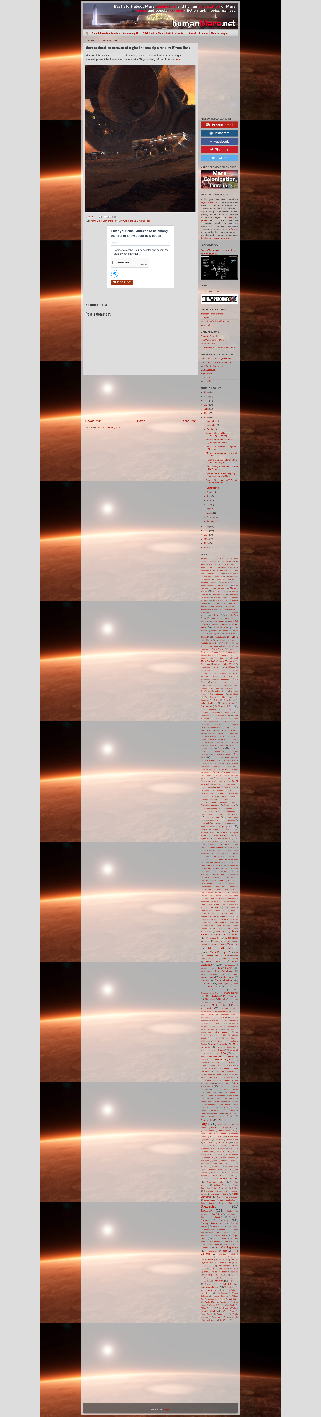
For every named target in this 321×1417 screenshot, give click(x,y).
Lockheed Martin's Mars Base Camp (218, 347)
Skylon (219, 1191)
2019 (206, 526)
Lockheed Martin (231, 895)
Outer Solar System (221, 1089)
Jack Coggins (229, 842)
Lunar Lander (229, 907)
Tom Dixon (231, 1278)
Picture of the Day (128, 221)
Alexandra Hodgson (209, 582)
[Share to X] (110, 217)
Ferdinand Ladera (222, 775)
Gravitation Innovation (210, 805)
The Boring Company (226, 1257)
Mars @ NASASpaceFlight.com (215, 321)
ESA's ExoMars (208, 344)
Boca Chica (217, 649)
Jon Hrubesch (206, 865)
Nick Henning (219, 1065)
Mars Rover (113, 221)
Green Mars (229, 805)
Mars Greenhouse (224, 971)
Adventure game (224, 567)
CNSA (216, 700)
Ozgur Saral (213, 1092)
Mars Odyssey (224, 984)
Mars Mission (223, 980)
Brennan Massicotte (227, 655)
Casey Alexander (220, 673)
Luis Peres (220, 904)
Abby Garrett (225, 561)
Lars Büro (208, 889)
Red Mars (207, 1139)
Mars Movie (206, 983)
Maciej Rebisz (228, 913)
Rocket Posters (232, 1154)
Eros (219, 763)
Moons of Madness (226, 1047)
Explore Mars (207, 373)
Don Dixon (208, 742)
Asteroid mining (211, 624)
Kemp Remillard (218, 874)
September (212, 488)
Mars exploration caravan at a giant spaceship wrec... (220, 440)
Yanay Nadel (206, 1314)
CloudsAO (205, 700)
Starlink (232, 1217)
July (209, 496)
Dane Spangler (221, 718)
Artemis (215, 615)
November (212, 425)
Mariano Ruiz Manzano (229, 919)
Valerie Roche (229, 1287)
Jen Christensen (223, 853)
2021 (206, 413)
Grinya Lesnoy (219, 808)
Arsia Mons (205, 612)
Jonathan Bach (232, 865)
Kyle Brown (220, 886)
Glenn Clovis (228, 799)
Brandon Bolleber (208, 655)
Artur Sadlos (218, 621)
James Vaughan (216, 847)
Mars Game (225, 968)
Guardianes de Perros (210, 811)
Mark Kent (234, 922)
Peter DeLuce (229, 1110)
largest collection (209, 202)
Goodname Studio (208, 802)
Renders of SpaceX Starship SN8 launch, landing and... (221, 461)
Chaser (214, 682)
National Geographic (224, 1059)
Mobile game (219, 1041)
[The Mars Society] (219, 303)
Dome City (234, 739)
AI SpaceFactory (224, 570)
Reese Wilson (232, 1139)
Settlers (235, 1188)
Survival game (219, 1238)
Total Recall (233, 1281)
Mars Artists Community (212, 366)
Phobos (229, 1116)
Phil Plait (228, 1113)
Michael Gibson (229, 1029)
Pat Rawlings (230, 1098)
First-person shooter (223, 778)
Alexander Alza (221, 576)
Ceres (209, 679)
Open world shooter (222, 1080)
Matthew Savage (215, 1020)
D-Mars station (224, 715)
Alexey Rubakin (228, 582)
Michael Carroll (214, 1029)
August (210, 492)
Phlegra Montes (215, 1116)
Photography (206, 1120)
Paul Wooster (225, 1104)
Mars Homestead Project (213, 974)
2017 (206, 535)
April (209, 509)
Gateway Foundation (225, 790)
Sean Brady (211, 1182)
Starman (205, 1220)
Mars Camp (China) (223, 941)
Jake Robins (224, 844)
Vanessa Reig (229, 1290)
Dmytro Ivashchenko (209, 739)
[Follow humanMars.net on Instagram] (219, 136)
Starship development (211, 1223)
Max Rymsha (221, 1023)
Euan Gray (217, 766)
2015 (206, 543)
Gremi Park (205, 808)
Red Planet (219, 1140)
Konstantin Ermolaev (225, 883)
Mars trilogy (210, 999)
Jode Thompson (220, 859)
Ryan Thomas (209, 1170)
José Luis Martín (231, 868)
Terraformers (206, 1248)
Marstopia (205, 1005)
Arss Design (217, 612)
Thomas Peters (210, 1272)
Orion (206, 1089)
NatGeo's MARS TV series (221, 1056)
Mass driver (223, 1011)
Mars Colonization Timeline (106, 33)
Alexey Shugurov (207, 585)
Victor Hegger (206, 1293)
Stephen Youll (224, 1229)
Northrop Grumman (225, 1071)
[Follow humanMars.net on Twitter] (219, 160)
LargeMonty (233, 886)
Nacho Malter (209, 1053)
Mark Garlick (220, 922)
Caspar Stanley (218, 676)
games (204, 220)
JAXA (227, 850)
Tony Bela (218, 1281)
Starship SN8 (217, 1226)
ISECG (227, 839)
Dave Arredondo (220, 724)
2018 (206, 531)
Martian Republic (208, 370)
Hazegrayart (232, 814)
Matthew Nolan (221, 1017)
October (211, 429)
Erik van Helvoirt (228, 760)
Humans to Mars (216, 820)
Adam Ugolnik (207, 567)
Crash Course (229, 712)
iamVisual (205, 823)
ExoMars (216, 772)
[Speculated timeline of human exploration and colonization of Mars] (219, 188)
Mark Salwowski (223, 925)
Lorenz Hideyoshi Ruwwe (214, 898)
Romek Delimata (228, 1161)
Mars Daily (206, 325)
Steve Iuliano (214, 1232)
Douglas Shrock (207, 748)
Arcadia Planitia (207, 609)
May (209, 504)
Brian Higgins (219, 658)
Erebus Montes (232, 757)
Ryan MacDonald (231, 1167)
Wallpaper (233, 1299)
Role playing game (209, 1161)
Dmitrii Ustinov (232, 733)
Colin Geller (228, 703)
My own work (232, 1050)
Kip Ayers (231, 880)
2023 (206, 405)
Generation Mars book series (212, 793)
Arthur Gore (215, 618)
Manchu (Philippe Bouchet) (212, 916)
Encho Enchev (217, 757)
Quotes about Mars (226, 1130)
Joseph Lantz (209, 871)
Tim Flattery (218, 1278)
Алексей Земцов (210, 1320)
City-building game (217, 694)
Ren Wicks (209, 1143)
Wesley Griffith (215, 1305)
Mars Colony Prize (223, 955)
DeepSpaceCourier (208, 730)
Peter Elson (205, 1113)
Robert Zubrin (216, 1154)
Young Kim (222, 1314)
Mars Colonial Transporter (226, 944)
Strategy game (220, 1235)
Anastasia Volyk (219, 594)
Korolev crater (206, 886)
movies (230, 217)
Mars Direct (206, 377)
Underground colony (210, 1287)
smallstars (215, 1194)
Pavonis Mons (222, 1107)
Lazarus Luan (229, 889)
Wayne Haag (144, 221)
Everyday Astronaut (209, 769)
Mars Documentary (230, 958)
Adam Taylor (230, 564)
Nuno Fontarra (222, 1074)
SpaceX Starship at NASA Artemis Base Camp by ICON (222, 481)
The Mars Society (223, 1263)
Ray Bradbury (221, 1134)
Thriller (224, 1272)
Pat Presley (216, 1098)
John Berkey (214, 862)
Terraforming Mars (227, 1247)
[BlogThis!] (108, 217)
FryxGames (205, 787)
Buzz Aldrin (205, 664)
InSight (215, 829)
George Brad (233, 793)
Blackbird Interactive (209, 643)
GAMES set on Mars (176, 33)
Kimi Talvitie (217, 880)
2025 (206, 396)
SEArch (223, 1182)
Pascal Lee (233, 1095)
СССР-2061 (225, 1320)
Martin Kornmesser (227, 1008)
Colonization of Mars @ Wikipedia (216, 358)
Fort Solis (218, 784)
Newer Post (93, 421)
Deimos (223, 730)
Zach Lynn (216, 1317)
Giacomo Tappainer (209, 799)
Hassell (220, 814)
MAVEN (207, 1023)
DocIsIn (223, 739)
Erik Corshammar (211, 760)
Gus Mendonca (229, 811)
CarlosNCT (222, 670)
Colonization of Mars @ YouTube (216, 362)
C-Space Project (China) (224, 664)
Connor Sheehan (208, 709)
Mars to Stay (207, 381)
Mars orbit (214, 986)
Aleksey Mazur (232, 573)
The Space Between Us (228, 1269)
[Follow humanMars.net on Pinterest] (219, 152)
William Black (222, 1308)
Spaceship (209, 1206)
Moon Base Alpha (219, 1044)
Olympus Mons (229, 1077)
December (212, 421)
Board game (226, 646)
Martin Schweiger (208, 1011)
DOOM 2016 (222, 742)
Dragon (221, 748)
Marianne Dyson (209, 919)
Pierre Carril (223, 1124)
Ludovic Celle (206, 904)
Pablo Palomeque (228, 1092)
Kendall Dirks (233, 874)
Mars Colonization (223, 948)
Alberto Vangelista (215, 573)
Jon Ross (219, 865)
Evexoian (224, 769)
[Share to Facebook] (112, 217)
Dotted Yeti (213, 745)
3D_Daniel (220, 558)
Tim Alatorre (205, 1278)
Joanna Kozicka (229, 856)
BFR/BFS (232, 636)
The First (223, 1260)
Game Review (229, 787)
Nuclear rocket (207, 1074)
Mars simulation (212, 996)
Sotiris (225, 1194)
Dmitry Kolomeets (227, 736)
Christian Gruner (221, 691)
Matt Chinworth (229, 1014)
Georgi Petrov (210, 796)
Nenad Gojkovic (229, 1062)
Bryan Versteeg (226, 661)
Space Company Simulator (227, 1197)
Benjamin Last (218, 637)
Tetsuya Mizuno (207, 1257)
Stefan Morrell (232, 1226)
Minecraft (214, 1038)
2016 (206, 539)
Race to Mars (206, 1134)
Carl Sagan (230, 667)
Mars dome (213, 961)
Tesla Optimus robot (226, 1254)
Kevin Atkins (230, 877)
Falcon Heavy (206, 775)
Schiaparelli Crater (208, 1179)
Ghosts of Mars (228, 796)
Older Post (188, 421)
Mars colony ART (131, 33)
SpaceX (192, 33)
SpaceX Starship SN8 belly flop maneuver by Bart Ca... (220, 474)
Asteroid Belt (232, 621)
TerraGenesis (212, 1251)
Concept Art (225, 706)
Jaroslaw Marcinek (212, 850)
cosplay (218, 712)
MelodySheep (217, 1026)
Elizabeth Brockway (222, 754)
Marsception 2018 (226, 1002)
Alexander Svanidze (225, 579)
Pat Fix (206, 1098)
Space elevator (210, 1200)
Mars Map (205, 980)
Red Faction (233, 1136)
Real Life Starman (217, 1136)
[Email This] (105, 217)
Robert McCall (223, 1151)
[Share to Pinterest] (115, 217)
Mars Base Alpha (219, 33)
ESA (226, 763)
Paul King (234, 1101)
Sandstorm (216, 1175)
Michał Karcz (206, 1032)
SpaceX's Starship (209, 336)
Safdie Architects (224, 1170)
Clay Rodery (210, 697)
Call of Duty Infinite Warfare (212, 667)
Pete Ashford (215, 1110)
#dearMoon (205, 558)
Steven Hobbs (229, 1232)
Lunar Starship (208, 913)
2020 (206, 417)
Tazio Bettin (229, 1244)
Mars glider (205, 971)
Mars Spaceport (230, 996)
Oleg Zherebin (213, 1077)
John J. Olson (229, 862)
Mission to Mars (228, 1038)
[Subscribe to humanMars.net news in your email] (219, 127)
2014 (206, 547)
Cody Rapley (229, 700)
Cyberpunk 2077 (207, 715)
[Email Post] (100, 217)
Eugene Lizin (230, 766)
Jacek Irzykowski (211, 842)
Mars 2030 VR (222, 932)
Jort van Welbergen (212, 868)
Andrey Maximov (220, 600)
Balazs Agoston (214, 634)
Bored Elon (218, 652)
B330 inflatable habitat (219, 631)
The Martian (224, 1266)
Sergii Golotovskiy (221, 1188)
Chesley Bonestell (228, 682)
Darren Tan (205, 724)
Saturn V (231, 1176)
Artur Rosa (205, 621)
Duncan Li (234, 748)
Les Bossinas (215, 895)
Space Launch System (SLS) (216, 1203)
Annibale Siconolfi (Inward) (211, 606)
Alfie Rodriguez (224, 585)
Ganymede (205, 790)
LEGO (222, 892)
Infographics (225, 826)
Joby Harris (205, 859)
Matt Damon (206, 1017)
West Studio (230, 1305)
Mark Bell (207, 922)
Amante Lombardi (220, 591)
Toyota (207, 1284)
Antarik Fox (230, 606)
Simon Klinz (208, 1191)
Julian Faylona (224, 871)
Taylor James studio (210, 1244)
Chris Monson (229, 688)
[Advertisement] (140, 397)
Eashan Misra (219, 751)
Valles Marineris (208, 1290)
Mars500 (208, 1002)
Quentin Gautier (207, 1131)
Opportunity (223, 1083)
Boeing (232, 649)
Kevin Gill (204, 880)
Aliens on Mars (218, 588)
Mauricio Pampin (231, 1020)
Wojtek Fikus (228, 1311)
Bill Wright (220, 640)
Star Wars (230, 1214)
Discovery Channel (215, 733)
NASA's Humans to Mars (212, 340)
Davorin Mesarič (216, 727)
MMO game (205, 1041)
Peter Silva (217, 1113)
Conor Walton (228, 709)
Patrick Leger (206, 1101)
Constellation (206, 712)
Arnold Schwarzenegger (225, 609)
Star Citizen (217, 1214)
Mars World (233, 999)
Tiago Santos (221, 1275)
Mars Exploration (99, 221)
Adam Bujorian (215, 564)
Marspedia (205, 317)
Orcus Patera (233, 1086)
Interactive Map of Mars (212, 314)
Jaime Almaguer (207, 844)
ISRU (236, 838)
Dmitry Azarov (210, 736)
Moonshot (205, 1050)
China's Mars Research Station (215, 685)
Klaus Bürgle (206, 883)
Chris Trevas (206, 691)
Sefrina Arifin (220, 1185)
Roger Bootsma (228, 1157)
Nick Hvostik (233, 1065)
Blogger (166, 1409)
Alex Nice (207, 576)
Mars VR (222, 999)
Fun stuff (216, 787)
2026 (206, 392)
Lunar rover (230, 910)
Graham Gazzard (227, 802)
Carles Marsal (207, 670)
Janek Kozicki (232, 847)
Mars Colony (217, 952)
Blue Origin (213, 646)
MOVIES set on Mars (153, 33)
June (209, 500)
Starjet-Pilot (219, 1217)
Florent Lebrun (223, 781)
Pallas (203, 1095)
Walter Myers (210, 1302)
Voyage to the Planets (217, 1299)
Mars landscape (226, 977)
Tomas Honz (206, 1281)
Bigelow (209, 640)
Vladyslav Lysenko (220, 1296)
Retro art (223, 1142)
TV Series (224, 1283)
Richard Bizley (219, 1145)
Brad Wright (230, 652)
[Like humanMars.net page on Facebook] (219, 144)
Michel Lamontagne (223, 1032)
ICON (214, 823)
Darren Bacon (229, 721)
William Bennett (207, 1308)
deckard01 (231, 727)
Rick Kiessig (233, 1148)
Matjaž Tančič (214, 1014)
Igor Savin (224, 823)
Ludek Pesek (229, 901)
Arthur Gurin (230, 618)
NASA (222, 1053)
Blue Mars (226, 643)
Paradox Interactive (217, 1095)
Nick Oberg (224, 1068)
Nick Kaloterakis (210, 1068)
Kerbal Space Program (213, 877)
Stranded (204, 1235)
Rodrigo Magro (210, 1157)
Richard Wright (219, 1148)
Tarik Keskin (229, 1241)
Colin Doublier (208, 703)
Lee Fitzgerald (207, 892)
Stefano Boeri (209, 1229)
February (211, 517)
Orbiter (221, 1086)
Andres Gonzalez (221, 597)
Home (141, 421)
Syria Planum (214, 1241)
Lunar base (213, 907)
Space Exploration (227, 1200)
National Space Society (210, 1062)
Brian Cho (205, 658)
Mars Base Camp (213, 938)
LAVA (218, 889)
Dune (206, 751)
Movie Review (218, 1050)
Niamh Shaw (206, 1065)
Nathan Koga (206, 1059)
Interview (217, 839)
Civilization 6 (233, 694)
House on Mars (213, 817)
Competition (206, 706)
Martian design (219, 1005)
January (211, 521)
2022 (206, 409)
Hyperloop (231, 820)
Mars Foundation (207, 968)
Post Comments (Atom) (109, 427)
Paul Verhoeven (210, 1104)
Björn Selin (231, 640)
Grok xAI (231, 808)
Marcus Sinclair (232, 916)
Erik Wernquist (207, 763)
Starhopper (205, 1217)
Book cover (205, 652)
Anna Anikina (229, 603)
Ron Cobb (205, 1164)
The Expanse (207, 1260)
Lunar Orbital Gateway (210, 910)
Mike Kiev (214, 1035)
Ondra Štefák (206, 1080)
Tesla (224, 1251)
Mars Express (229, 965)
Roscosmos (216, 1167)
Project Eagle (229, 1127)
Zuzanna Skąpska (231, 1317)
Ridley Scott (208, 1151)
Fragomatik (230, 784)
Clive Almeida (228, 697)
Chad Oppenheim (222, 679)
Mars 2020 (217, 928)
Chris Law (215, 688)
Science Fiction (229, 1178)
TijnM (233, 1275)
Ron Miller (217, 1164)
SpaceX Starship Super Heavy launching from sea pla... (220, 434)
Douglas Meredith (228, 745)
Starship (203, 33)
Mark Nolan (208, 925)
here (177, 59)
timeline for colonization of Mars (216, 238)
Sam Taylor (216, 1172)
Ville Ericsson (222, 1293)
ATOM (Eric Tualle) (221, 628)
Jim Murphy (214, 856)
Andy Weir (215, 603)
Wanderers (224, 1302)
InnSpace (204, 829)
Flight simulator (207, 781)
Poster (214, 1127)
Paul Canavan (221, 1101)
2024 (206, 401)
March (210, 513)
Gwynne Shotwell (207, 814)
